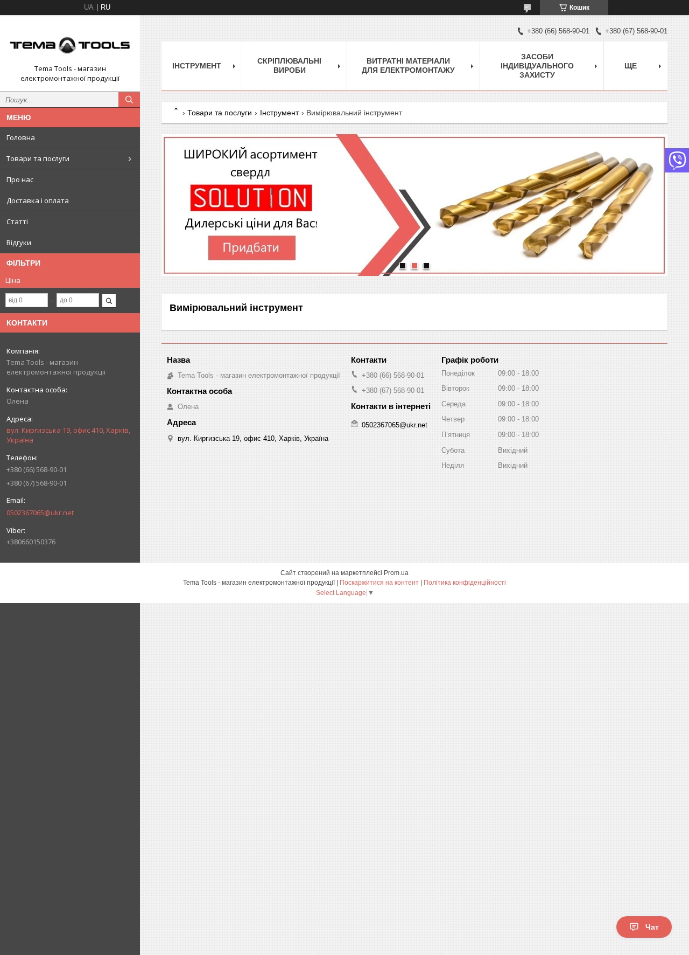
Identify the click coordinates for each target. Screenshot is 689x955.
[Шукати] (129, 100)
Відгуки (18, 242)
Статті (17, 221)
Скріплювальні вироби (289, 65)
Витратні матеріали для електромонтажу (408, 65)
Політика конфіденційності (465, 582)
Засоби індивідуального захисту (537, 65)
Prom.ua (396, 573)
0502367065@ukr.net (40, 512)
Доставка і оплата (37, 200)
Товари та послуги (37, 158)
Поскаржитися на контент (379, 582)
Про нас (19, 179)
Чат (652, 927)
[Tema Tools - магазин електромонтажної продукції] (70, 43)
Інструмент (196, 65)
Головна (20, 137)
